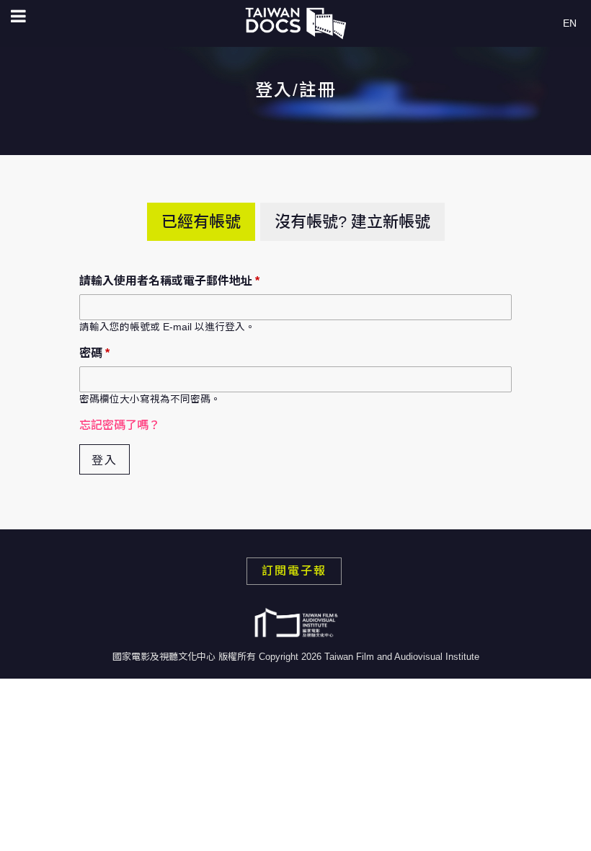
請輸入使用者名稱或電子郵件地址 (169, 281)
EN (570, 23)
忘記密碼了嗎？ (119, 425)
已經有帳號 (201, 222)
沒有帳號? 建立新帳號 (352, 222)
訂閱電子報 (294, 571)
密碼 (94, 353)
